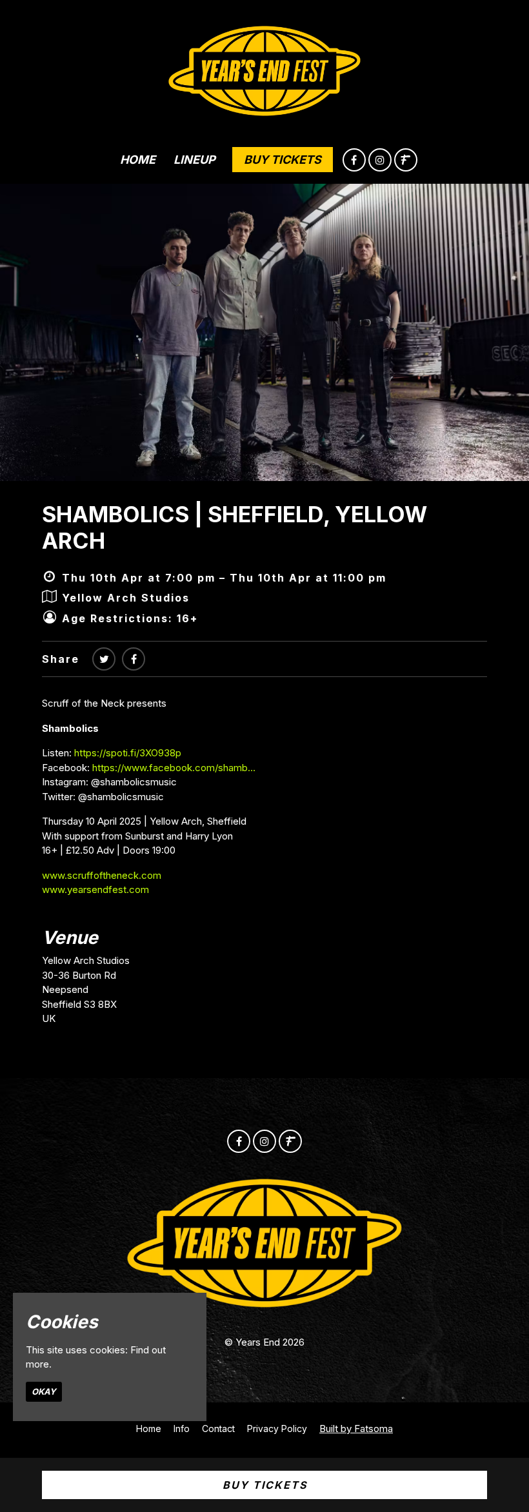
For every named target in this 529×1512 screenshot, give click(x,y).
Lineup (194, 159)
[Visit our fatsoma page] (405, 160)
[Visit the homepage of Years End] (264, 67)
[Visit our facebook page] (354, 160)
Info (182, 1428)
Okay (44, 1391)
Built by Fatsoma (356, 1428)
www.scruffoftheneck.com (101, 875)
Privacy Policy (277, 1428)
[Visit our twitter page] (103, 659)
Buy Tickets (282, 159)
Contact (218, 1428)
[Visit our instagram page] (380, 160)
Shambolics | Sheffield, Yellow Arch (234, 527)
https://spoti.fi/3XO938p (127, 753)
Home (137, 159)
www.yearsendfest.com (95, 889)
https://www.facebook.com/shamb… (173, 767)
